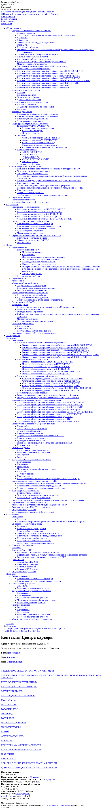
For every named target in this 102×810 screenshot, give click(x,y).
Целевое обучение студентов (30, 231)
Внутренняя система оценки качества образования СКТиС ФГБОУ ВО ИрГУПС (53, 80)
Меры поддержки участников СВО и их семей (33, 512)
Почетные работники (26, 567)
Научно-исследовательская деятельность (30, 293)
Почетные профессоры (27, 564)
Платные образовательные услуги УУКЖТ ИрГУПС (46, 374)
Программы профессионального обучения (36, 228)
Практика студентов (21, 447)
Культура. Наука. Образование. (31, 312)
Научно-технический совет (29, 276)
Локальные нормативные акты (26, 207)
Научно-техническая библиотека (32, 538)
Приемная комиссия (31, 133)
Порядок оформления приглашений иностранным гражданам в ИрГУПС (50, 188)
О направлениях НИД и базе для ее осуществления (40, 300)
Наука (9, 245)
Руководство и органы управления (38, 128)
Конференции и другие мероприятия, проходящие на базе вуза (40, 505)
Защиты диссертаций (32, 273)
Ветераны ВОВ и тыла (27, 569)
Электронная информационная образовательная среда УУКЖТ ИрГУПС (50, 409)
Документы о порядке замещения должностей (38, 552)
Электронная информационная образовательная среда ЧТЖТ (44, 419)
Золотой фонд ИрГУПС (28, 562)
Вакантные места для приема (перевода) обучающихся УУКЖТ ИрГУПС (55, 352)
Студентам (11, 338)
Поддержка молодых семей (24, 509)
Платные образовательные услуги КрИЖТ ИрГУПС (46, 364)
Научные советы (19, 247)
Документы (22, 38)
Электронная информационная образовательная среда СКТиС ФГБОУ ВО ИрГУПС (55, 412)
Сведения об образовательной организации (31, 30)
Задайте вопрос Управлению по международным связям (42, 195)
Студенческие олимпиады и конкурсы (29, 502)
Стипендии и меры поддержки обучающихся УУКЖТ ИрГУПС (51, 385)
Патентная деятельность (23, 324)
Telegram (11, 662)
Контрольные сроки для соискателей (39, 264)
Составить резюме (25, 474)
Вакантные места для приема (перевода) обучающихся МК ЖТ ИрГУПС (55, 357)
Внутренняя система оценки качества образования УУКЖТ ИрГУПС (48, 78)
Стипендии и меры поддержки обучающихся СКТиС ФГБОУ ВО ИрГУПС (56, 388)
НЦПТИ (5, 732)
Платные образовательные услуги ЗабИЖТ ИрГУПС (46, 366)
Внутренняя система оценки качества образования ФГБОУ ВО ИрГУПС (50, 71)
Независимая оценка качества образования (31, 69)
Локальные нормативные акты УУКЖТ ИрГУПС (39, 216)
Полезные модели (25, 328)
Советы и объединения (22, 545)
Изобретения (23, 326)
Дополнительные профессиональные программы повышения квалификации (52, 483)
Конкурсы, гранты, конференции (32, 290)
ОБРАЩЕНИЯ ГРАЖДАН (13, 691)
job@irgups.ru (14, 653)
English (4, 19)
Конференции (18, 281)
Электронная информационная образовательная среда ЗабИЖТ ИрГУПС (50, 407)
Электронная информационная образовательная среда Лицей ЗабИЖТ (49, 421)
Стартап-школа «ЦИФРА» (23, 302)
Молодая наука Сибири (27, 319)
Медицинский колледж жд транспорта (39, 145)
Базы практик (23, 455)
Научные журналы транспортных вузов (35, 321)
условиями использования (58, 805)
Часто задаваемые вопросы (24, 200)
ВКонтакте (12, 657)
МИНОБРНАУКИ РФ (11, 727)
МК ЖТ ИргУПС (30, 161)
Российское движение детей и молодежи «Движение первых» (45, 443)
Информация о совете (32, 252)
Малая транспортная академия (30, 233)
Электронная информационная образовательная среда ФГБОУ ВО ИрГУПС (51, 402)
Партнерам (11, 574)
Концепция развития (26, 95)
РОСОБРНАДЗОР (9, 709)
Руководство (22, 45)
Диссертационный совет (28, 250)
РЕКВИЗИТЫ (7, 754)
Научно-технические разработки (31, 295)
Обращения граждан (21, 197)
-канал (19, 662)
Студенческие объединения (29, 431)
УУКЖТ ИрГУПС (30, 157)
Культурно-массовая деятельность (32, 440)
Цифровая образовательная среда (27, 524)
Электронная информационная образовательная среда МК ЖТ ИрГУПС (49, 414)
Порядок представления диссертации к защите (43, 257)
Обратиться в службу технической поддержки (38, 533)
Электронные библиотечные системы (34, 540)
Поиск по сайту (8, 16)
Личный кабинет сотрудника (30, 531)
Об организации (13, 28)
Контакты (21, 457)
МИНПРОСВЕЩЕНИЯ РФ (13, 723)
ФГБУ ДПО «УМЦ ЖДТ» (12, 736)
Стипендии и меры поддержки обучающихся (37, 54)
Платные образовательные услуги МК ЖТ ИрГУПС (46, 369)
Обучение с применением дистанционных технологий (36, 235)
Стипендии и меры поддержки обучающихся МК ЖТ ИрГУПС (51, 390)
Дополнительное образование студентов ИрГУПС (34, 481)
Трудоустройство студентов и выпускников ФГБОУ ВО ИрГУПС (36, 628)
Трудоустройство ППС (22, 550)
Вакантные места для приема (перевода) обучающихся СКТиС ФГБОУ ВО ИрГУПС (60, 354)
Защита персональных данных (31, 121)
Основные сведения (26, 33)
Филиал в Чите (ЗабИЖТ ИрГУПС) (38, 142)
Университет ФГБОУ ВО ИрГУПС (33, 126)
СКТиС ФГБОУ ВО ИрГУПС (35, 159)
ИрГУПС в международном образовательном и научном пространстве (49, 181)
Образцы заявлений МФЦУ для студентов (31, 507)
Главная (10, 624)
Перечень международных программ (33, 497)
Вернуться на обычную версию (39, 12)
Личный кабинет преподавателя (31, 528)
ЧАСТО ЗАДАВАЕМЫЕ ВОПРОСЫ (18, 696)
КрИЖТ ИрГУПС (30, 154)
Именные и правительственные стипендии (36, 288)
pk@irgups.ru (33, 777)
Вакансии (21, 471)
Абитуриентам (13, 335)
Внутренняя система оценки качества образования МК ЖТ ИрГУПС (48, 83)
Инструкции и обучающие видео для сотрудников (39, 536)
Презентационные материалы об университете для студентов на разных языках (48, 500)
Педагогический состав (27, 47)
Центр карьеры (24, 462)
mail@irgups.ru (49, 779)
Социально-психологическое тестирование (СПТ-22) (41, 436)
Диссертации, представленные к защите (40, 259)
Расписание (6, 24)
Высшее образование (26, 104)
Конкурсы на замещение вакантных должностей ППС (41, 557)
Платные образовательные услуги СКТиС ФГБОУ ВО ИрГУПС (51, 371)
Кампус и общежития (27, 150)
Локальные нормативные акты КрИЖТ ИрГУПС (39, 214)
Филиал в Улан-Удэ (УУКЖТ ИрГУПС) (40, 140)
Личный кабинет (8, 21)
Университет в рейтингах (28, 97)
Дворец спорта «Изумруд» (29, 164)
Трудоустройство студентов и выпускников (31, 459)
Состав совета (28, 254)
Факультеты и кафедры (32, 130)
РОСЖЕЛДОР (7, 718)
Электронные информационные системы (35, 543)
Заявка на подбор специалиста (31, 602)
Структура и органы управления (32, 428)
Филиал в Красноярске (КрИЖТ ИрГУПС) (41, 138)
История (21, 92)
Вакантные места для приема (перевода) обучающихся (41, 61)
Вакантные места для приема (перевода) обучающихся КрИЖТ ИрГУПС (55, 347)
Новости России (8, 700)
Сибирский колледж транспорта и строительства (44, 147)
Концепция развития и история (26, 90)
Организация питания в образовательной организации (42, 66)
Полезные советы (25, 476)
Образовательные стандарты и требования (36, 42)
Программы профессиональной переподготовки (39, 226)
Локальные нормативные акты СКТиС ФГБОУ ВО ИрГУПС (44, 219)
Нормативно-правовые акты (30, 433)
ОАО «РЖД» (23, 586)
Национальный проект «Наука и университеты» (34, 333)
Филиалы (21, 109)
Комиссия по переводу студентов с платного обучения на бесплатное (48, 395)
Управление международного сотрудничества (38, 495)
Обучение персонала (21, 576)
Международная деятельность (25, 490)
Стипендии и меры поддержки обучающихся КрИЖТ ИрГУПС (51, 381)
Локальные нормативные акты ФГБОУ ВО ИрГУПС (41, 209)
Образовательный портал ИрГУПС (33, 240)
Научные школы (19, 278)
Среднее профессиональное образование (35, 107)
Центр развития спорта (27, 445)
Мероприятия (23, 467)
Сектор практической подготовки (32, 450)
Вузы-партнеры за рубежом (29, 493)
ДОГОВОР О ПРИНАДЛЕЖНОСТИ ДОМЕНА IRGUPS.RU (29, 768)
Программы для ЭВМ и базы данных (34, 331)
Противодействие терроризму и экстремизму (37, 116)
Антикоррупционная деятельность (32, 119)
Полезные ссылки (25, 190)
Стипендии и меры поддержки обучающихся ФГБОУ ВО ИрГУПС (52, 378)
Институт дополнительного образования (30, 221)
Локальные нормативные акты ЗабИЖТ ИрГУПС (39, 212)
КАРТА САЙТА (8, 759)
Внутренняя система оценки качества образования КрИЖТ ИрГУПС (48, 73)
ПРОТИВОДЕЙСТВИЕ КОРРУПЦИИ (19, 687)
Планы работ (23, 426)
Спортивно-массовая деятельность (32, 438)
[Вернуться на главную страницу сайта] (29, 14)
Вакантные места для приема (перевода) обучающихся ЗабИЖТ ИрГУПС (55, 350)
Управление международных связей (33, 171)
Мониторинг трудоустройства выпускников (37, 469)
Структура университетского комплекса (30, 123)
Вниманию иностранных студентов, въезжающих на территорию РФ (48, 169)
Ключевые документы (22, 111)
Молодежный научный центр (25, 283)
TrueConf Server (24, 242)
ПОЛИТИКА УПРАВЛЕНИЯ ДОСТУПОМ (21, 750)
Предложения (23, 464)
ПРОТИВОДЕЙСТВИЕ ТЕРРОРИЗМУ (19, 682)
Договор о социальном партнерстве (33, 588)
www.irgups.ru (7, 796)
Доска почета (18, 559)
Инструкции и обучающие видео (32, 238)
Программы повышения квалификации (35, 223)
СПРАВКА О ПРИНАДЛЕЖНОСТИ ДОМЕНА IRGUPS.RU (29, 763)
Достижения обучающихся (29, 100)
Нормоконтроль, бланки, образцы (32, 393)
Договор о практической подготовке (33, 452)
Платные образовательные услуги (32, 57)
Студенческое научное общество (31, 285)
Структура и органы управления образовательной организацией (46, 35)
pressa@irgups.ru (22, 794)
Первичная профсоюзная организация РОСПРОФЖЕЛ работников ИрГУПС (52, 521)
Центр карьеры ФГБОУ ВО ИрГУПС (23, 631)
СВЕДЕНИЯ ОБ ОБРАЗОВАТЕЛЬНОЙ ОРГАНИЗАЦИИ (27, 671)
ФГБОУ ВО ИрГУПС (32, 152)
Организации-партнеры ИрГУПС (32, 173)
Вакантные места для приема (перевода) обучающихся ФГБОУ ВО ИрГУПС (57, 345)
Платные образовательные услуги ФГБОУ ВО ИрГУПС (47, 362)
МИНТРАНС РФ (8, 705)
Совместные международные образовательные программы (43, 185)
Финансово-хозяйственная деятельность (35, 59)
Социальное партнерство (23, 583)
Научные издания (20, 304)
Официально (17, 340)
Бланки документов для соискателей (39, 262)
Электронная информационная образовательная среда (36, 400)
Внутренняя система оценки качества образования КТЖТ (43, 85)
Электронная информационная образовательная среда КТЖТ (45, 416)
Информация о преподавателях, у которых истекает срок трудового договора (52, 555)
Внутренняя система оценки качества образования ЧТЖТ (43, 88)
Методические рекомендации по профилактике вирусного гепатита (48, 397)
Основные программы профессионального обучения (41, 488)
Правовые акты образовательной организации (38, 114)
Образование (23, 40)
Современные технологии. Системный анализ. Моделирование (46, 307)
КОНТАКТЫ (7, 741)
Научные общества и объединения (32, 297)
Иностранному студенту (28, 183)
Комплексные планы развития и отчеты (30, 102)
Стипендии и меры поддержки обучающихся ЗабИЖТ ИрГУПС (51, 383)
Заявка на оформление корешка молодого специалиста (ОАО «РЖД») (48, 478)
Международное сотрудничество (32, 64)
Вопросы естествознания (28, 309)
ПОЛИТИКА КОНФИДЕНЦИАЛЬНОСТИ (21, 745)
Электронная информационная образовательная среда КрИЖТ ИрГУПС (50, 405)
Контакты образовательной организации (30, 202)
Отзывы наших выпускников (30, 192)
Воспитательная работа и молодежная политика (33, 424)
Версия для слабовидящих (13, 12)
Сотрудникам (12, 514)
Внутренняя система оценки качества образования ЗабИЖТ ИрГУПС (48, 76)
